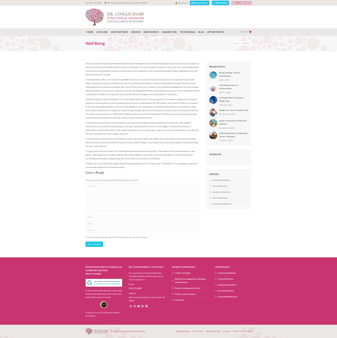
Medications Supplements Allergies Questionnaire (190, 280)
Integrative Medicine (221, 192)
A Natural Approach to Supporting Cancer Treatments (233, 135)
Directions (179, 300)
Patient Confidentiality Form (187, 288)
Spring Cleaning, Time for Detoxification (229, 74)
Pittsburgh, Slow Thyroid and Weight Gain (231, 99)
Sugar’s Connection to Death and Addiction (233, 122)
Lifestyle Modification (222, 204)
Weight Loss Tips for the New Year (233, 110)
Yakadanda (141, 331)
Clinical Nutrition (220, 186)
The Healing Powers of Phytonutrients (228, 87)
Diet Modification (220, 198)
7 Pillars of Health (182, 273)
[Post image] (213, 75)
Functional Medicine (221, 180)
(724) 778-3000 (95, 3)
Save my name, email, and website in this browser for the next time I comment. (118, 237)
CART (247, 32)
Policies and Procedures (185, 294)
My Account (182, 3)
